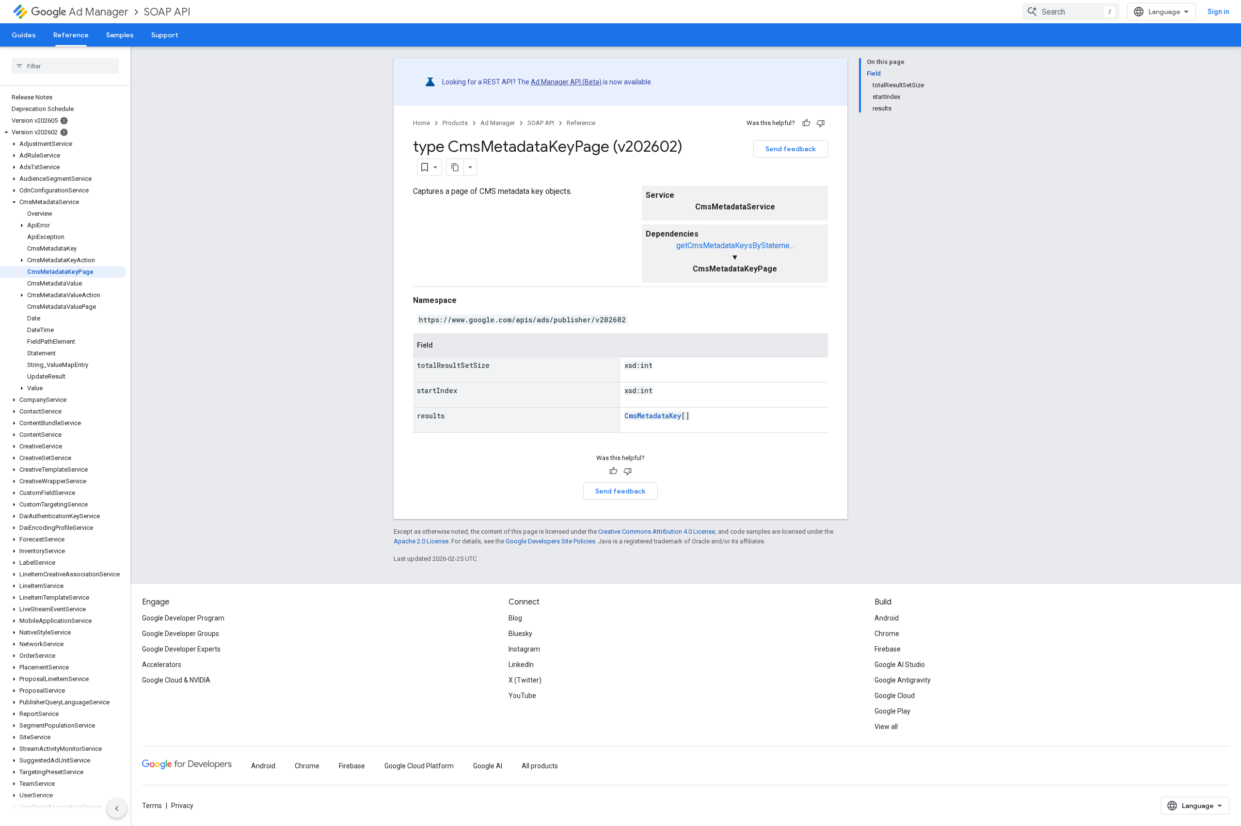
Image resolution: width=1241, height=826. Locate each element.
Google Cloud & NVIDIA (176, 680)
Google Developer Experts (181, 649)
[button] (63, 132)
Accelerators (161, 664)
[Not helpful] (820, 123)
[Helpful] (806, 123)
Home (421, 123)
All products (540, 766)
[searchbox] (65, 66)
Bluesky (520, 633)
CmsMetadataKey (652, 415)
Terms (152, 806)
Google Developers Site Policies (550, 541)
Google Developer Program (183, 618)
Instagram (524, 649)
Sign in (1218, 12)
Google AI (487, 766)
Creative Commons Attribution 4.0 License (656, 531)
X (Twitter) (525, 680)
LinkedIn (521, 664)
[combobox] (1070, 11)
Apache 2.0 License (421, 541)
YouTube (522, 695)
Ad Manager (98, 11)
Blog (515, 618)
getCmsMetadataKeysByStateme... (735, 245)
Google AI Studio (900, 664)
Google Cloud (895, 695)
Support (164, 35)
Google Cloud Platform (419, 766)
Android (887, 618)
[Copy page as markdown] (455, 167)
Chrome (887, 633)
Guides (24, 35)
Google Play (892, 711)
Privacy (182, 806)
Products (455, 123)
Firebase (888, 649)
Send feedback (790, 148)
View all (886, 727)
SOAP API (167, 11)
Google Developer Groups (180, 633)
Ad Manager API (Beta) (566, 82)
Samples (120, 35)
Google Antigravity (903, 680)
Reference (71, 35)
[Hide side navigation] (117, 808)
